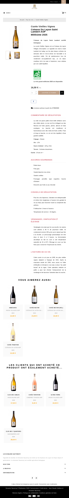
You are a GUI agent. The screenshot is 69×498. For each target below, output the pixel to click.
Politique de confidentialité (30, 493)
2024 (13, 400)
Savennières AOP (13, 434)
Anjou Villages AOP (13, 310)
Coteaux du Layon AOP (13, 347)
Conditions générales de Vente (48, 493)
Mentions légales (17, 493)
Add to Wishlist (62, 93)
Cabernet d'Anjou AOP (34, 397)
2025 (13, 350)
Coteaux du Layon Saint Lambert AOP (39, 310)
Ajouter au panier (49, 93)
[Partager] (33, 101)
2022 (56, 313)
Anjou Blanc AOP (13, 397)
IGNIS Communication (32, 488)
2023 (13, 313)
